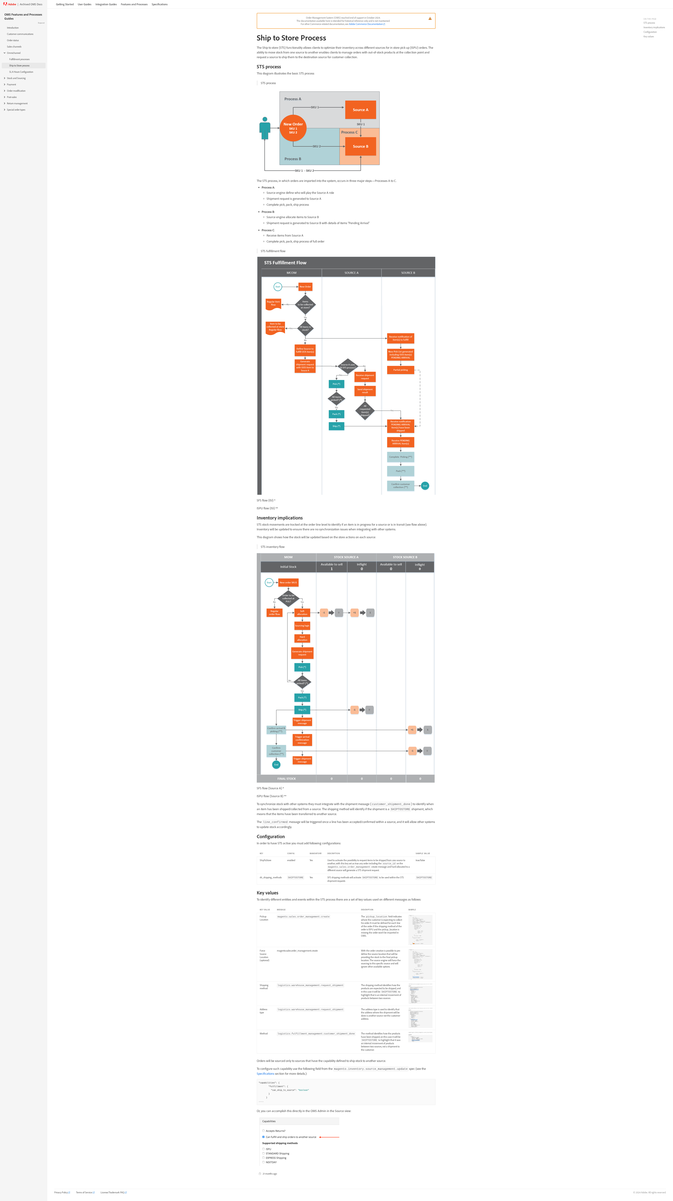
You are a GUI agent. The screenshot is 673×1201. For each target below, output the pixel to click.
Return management (17, 103)
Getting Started (65, 4)
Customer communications (20, 34)
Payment (11, 84)
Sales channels (14, 46)
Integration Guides (106, 4)
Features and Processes (134, 4)
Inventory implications (654, 27)
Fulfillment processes (19, 59)
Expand (41, 23)
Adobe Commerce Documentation (366, 24)
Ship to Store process (19, 65)
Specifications (160, 4)
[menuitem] (65, 4)
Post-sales (12, 97)
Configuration (650, 31)
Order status (13, 40)
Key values (649, 36)
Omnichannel (14, 52)
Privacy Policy (61, 1192)
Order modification (16, 90)
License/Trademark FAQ (112, 1192)
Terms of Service (84, 1192)
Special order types (16, 109)
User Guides (84, 4)
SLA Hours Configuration (21, 71)
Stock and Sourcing (16, 78)
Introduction (13, 27)
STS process (649, 22)
